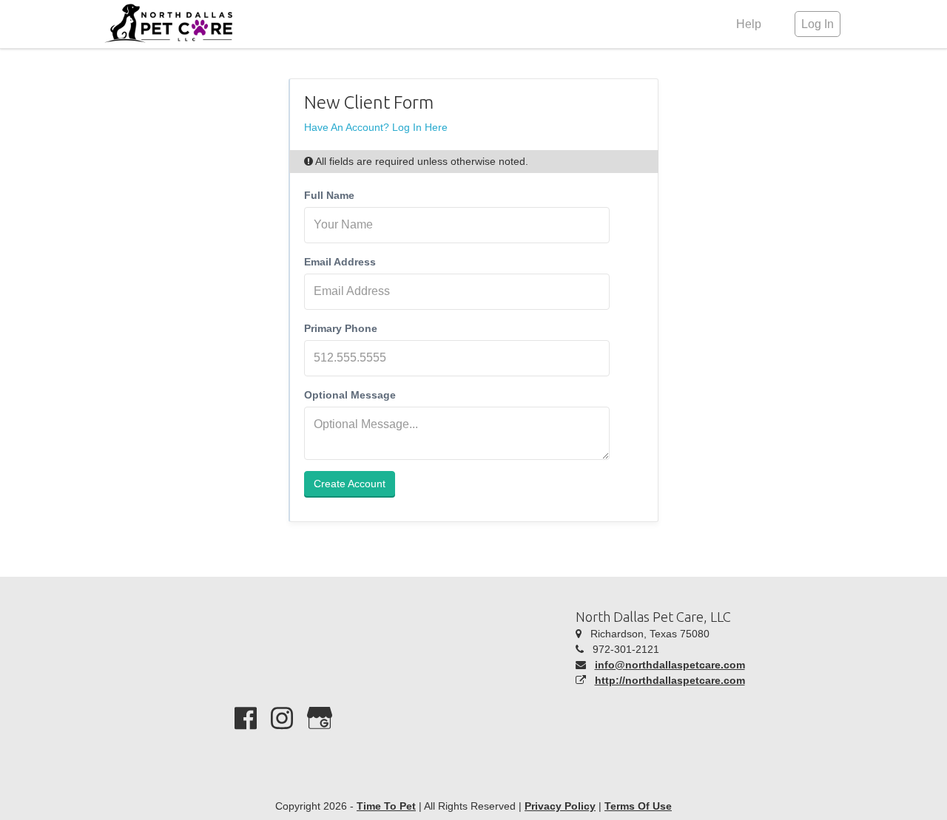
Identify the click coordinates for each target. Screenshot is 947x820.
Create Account (349, 483)
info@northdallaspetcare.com (670, 665)
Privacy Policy (560, 806)
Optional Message (350, 395)
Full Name (329, 195)
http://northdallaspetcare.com (670, 680)
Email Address (340, 262)
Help (748, 24)
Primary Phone (340, 328)
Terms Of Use (638, 806)
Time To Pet (386, 806)
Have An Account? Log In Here (376, 127)
